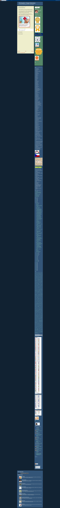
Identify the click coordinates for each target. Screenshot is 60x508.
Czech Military (38, 292)
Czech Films (36, 289)
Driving (38, 295)
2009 (36, 270)
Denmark (36, 295)
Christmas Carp (23, 483)
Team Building (39, 325)
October (37, 253)
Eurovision (40, 297)
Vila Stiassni (37, 204)
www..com (37, 422)
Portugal (35, 316)
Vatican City (38, 330)
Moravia (38, 310)
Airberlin (39, 272)
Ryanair (39, 319)
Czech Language (37, 291)
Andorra (40, 273)
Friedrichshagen (39, 300)
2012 (36, 267)
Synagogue (41, 324)
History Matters (40, 303)
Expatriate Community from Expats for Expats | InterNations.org (38, 454)
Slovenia (37, 322)
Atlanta (35, 275)
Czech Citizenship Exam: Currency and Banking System (38, 226)
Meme (41, 308)
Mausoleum (40, 308)
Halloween (38, 302)
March (37, 259)
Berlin (35, 278)
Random (38, 317)
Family (41, 297)
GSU (36, 302)
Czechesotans (37, 437)
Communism (38, 284)
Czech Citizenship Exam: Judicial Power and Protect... (38, 236)
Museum (38, 311)
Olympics (39, 314)
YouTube (36, 332)
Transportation (36, 327)
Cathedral (41, 281)
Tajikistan (37, 325)
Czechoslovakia (39, 294)
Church (38, 283)
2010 (36, 269)
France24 (35, 300)
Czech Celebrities (38, 287)
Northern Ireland (36, 313)
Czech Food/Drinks (39, 289)
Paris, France (23, 500)
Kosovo (37, 305)
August (37, 255)
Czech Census (41, 287)
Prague (37, 316)
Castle (39, 281)
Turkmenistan (40, 328)
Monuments (36, 310)
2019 (36, 202)
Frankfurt (37, 300)
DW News (41, 295)
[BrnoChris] (35, 62)
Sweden (37, 324)
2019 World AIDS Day (22, 7)
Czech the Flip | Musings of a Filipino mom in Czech (39, 435)
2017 (36, 263)
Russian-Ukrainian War (37, 319)
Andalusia (38, 273)
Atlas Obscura (38, 275)
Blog (40, 278)
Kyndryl (39, 305)
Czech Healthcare (22, 30)
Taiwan (35, 325)
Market (38, 308)
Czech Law (40, 291)
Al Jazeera (41, 272)
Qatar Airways (40, 316)
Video (39, 330)
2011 (36, 268)
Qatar (38, 316)
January (37, 261)
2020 (36, 201)
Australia (40, 275)
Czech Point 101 (37, 195)
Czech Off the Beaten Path (39, 443)
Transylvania (39, 327)
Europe (38, 297)
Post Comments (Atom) (22, 52)
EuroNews (35, 297)
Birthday (38, 278)
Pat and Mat (23, 476)
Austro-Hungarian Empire (37, 276)
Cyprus (40, 286)
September (37, 254)
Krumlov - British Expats (39, 448)
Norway (39, 313)
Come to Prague (37, 196)
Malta (37, 308)
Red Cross (40, 317)
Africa (37, 272)
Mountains (35, 311)
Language (38, 306)
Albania (35, 273)
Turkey (37, 328)
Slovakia (36, 322)
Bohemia (41, 278)
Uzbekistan (36, 330)
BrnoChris (36, 61)
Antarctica (41, 273)
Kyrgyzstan (40, 305)
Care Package (37, 281)
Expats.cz (37, 452)
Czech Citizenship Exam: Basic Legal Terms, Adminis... (38, 231)
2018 (36, 262)
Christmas (36, 283)
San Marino (41, 319)
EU (38, 296)
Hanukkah (39, 302)
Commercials (36, 284)
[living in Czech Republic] (37, 419)
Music (39, 311)
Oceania (35, 314)
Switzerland (39, 324)
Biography (37, 278)
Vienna (40, 330)
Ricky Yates (37, 427)
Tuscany (41, 328)
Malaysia (35, 308)
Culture (39, 286)
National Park (41, 311)
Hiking (36, 303)
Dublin (39, 295)
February (37, 260)
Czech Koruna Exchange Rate (38, 167)
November (37, 252)
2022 (36, 199)
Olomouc (37, 314)
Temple (41, 325)
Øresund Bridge (23, 493)
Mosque (41, 310)
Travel (40, 327)
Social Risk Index (40, 322)
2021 (36, 200)
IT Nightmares (37, 250)
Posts (36, 466)
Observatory (41, 313)
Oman (40, 314)
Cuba (37, 286)
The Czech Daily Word (38, 194)
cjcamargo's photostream (38, 424)
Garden (41, 300)
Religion (41, 317)
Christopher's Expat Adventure (27, 3)
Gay (24, 30)
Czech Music (40, 292)
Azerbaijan (40, 276)
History (38, 303)
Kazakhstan (36, 305)
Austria (41, 275)
